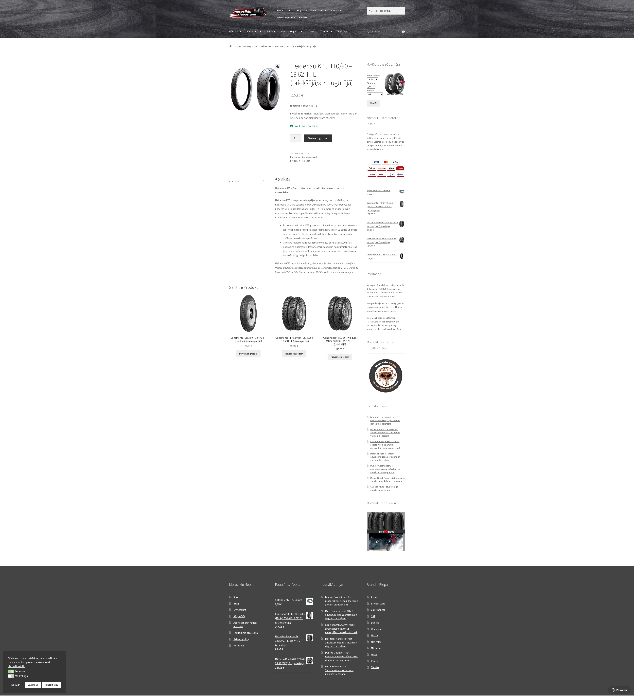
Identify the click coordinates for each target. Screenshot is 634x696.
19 (298, 160)
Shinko (375, 667)
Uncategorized (250, 46)
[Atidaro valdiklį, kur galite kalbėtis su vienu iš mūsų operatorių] (619, 690)
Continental (378, 609)
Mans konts (336, 10)
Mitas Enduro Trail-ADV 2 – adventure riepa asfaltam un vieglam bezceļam (385, 432)
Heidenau (306, 160)
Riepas (233, 31)
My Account (239, 609)
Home (280, 10)
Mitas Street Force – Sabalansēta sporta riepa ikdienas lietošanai (387, 479)
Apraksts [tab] (234, 181)
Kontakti (303, 17)
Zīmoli (324, 31)
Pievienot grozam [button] (248, 353)
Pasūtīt (271, 31)
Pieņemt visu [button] (51, 684)
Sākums (237, 46)
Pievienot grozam (318, 138)
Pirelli (374, 661)
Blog (299, 10)
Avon (374, 597)
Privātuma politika (286, 17)
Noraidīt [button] (15, 684)
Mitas (374, 654)
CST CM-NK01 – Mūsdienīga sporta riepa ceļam (384, 488)
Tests (311, 31)
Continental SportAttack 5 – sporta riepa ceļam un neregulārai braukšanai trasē (385, 445)
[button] (277, 66)
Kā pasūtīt (311, 10)
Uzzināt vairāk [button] (16, 666)
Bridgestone (378, 603)
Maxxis (374, 635)
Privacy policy (241, 639)
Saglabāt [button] (33, 684)
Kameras (252, 31)
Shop (289, 10)
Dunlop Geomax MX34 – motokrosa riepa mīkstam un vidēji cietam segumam (385, 469)
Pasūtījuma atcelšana (245, 632)
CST (373, 616)
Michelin (376, 648)
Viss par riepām (289, 31)
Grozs (323, 10)
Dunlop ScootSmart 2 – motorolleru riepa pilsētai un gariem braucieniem (385, 420)
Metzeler (376, 641)
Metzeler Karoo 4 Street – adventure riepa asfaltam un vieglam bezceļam (385, 457)
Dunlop (375, 622)
